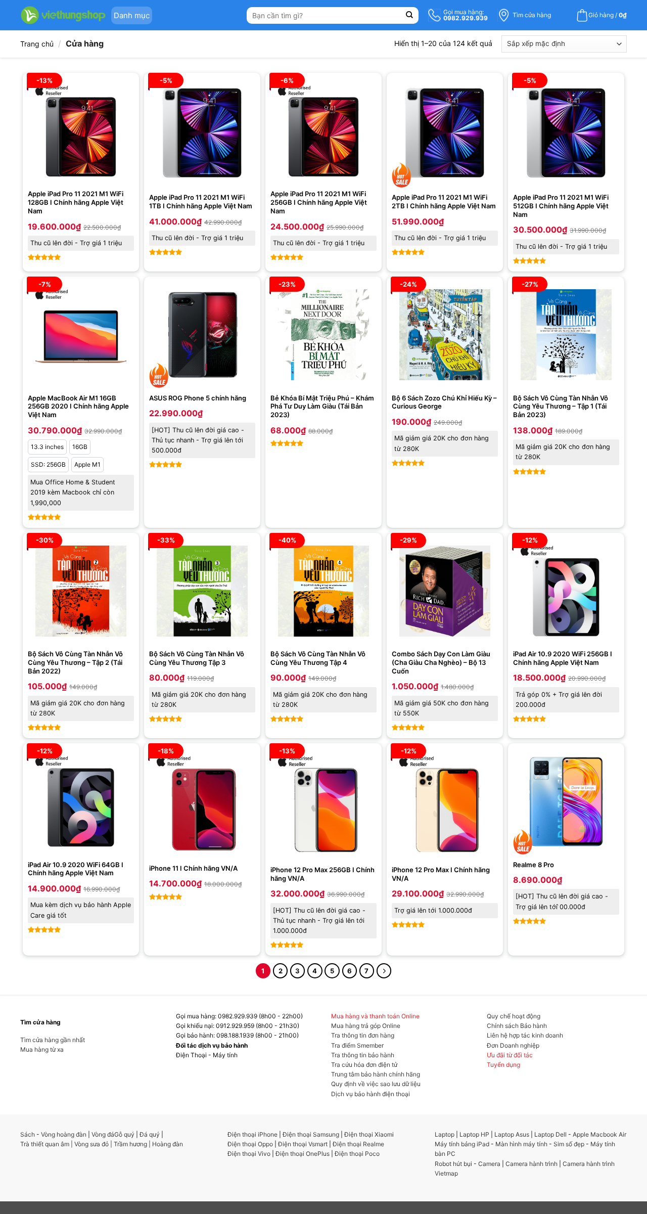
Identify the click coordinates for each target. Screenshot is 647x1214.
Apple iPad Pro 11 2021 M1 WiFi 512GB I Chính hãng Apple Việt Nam (561, 205)
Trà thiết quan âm (44, 1144)
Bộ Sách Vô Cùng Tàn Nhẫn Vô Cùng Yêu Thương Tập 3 (196, 658)
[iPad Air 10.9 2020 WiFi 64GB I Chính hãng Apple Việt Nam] (80, 801)
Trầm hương (130, 1144)
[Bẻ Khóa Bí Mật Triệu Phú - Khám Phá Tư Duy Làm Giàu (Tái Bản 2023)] (323, 334)
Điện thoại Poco (357, 1153)
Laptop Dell (550, 1134)
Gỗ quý (124, 1134)
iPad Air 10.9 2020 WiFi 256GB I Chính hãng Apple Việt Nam (562, 658)
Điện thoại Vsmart (303, 1144)
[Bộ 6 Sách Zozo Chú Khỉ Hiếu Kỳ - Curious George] (444, 334)
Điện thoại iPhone (252, 1134)
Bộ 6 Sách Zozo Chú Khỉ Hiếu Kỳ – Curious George (444, 402)
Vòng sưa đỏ (91, 1144)
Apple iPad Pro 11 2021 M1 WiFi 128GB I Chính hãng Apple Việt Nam (75, 202)
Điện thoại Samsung (311, 1134)
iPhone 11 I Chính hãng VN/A (193, 868)
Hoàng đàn (167, 1144)
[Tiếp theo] (384, 970)
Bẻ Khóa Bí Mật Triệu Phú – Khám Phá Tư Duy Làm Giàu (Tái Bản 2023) (322, 406)
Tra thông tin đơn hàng (362, 1035)
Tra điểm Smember (357, 1045)
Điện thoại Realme (358, 1144)
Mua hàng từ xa (42, 1049)
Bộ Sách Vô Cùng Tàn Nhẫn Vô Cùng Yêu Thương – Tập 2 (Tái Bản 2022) (75, 662)
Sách (27, 1134)
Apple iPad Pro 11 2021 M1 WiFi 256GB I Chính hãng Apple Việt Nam (318, 202)
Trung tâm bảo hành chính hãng (375, 1074)
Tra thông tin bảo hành (362, 1055)
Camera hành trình (531, 1163)
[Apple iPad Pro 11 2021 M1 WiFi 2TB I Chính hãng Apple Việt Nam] (444, 132)
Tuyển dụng (503, 1064)
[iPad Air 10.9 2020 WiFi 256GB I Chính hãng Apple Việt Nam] (566, 591)
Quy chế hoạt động (513, 1016)
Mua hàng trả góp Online (365, 1025)
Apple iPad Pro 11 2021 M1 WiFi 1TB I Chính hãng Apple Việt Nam (200, 201)
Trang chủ (37, 43)
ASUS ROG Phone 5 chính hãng (197, 398)
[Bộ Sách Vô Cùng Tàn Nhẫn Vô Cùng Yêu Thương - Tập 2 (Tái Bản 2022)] (80, 591)
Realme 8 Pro (533, 865)
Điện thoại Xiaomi (369, 1134)
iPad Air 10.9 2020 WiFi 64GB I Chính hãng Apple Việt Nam (75, 869)
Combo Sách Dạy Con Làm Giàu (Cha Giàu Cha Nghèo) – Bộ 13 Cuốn (441, 662)
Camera (489, 1163)
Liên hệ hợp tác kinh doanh (525, 1035)
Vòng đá (102, 1134)
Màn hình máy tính (521, 1144)
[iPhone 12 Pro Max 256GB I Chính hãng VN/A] (323, 804)
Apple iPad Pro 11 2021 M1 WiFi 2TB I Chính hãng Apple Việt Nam (444, 201)
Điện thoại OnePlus (302, 1153)
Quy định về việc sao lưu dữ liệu (376, 1084)
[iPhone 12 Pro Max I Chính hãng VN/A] (444, 804)
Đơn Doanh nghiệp (513, 1045)
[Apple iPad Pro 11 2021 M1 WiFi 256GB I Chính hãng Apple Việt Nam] (323, 130)
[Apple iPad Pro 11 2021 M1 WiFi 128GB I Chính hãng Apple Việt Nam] (80, 130)
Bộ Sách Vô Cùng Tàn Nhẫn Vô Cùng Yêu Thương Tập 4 (317, 658)
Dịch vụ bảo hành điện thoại (370, 1094)
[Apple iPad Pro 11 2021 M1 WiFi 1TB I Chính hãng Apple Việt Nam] (202, 132)
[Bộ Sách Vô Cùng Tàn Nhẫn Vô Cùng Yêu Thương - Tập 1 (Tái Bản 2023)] (566, 334)
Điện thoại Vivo (248, 1153)
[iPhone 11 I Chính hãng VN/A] (202, 803)
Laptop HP (474, 1134)
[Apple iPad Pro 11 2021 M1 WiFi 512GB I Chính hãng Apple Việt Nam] (566, 132)
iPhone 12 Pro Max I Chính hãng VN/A (441, 874)
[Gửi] (410, 15)
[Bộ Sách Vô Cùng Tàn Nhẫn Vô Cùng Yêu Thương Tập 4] (323, 591)
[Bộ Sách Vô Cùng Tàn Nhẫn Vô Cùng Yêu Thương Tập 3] (202, 591)
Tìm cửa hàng (532, 15)
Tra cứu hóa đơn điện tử (364, 1064)
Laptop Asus (511, 1134)
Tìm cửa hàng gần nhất (52, 1040)
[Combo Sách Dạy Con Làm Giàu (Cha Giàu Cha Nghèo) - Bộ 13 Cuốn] (444, 591)
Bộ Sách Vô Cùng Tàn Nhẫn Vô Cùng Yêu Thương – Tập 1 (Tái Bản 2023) (560, 406)
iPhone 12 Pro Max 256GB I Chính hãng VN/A (322, 874)
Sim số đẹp (568, 1144)
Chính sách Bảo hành (517, 1025)
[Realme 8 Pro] (566, 801)
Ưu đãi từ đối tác (510, 1055)
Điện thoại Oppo (250, 1144)
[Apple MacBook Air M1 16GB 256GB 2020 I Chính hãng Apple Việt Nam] (80, 334)
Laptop (444, 1134)
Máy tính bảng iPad (462, 1144)
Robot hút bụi (453, 1163)
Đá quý (150, 1134)
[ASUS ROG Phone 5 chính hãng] (202, 334)
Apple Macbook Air (599, 1134)
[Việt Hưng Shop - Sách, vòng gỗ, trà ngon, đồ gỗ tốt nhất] (63, 15)
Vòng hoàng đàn (63, 1134)
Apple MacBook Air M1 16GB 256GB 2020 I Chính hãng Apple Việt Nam (78, 406)
